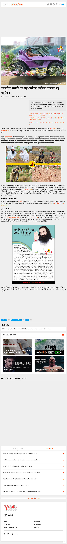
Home (5, 521)
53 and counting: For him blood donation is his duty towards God (17, 351)
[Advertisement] (33, 22)
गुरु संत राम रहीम (28, 189)
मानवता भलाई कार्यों (5, 130)
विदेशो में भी (20, 201)
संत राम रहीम (35, 217)
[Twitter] (51, 4)
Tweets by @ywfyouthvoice (33, 498)
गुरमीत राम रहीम (8, 137)
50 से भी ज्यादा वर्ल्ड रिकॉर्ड (13, 217)
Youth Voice (17, 4)
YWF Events (7, 524)
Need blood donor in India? (10, 527)
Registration (37, 521)
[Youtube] (54, 4)
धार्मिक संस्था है (53, 128)
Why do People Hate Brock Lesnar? (47, 369)
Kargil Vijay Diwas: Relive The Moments (49, 352)
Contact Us (36, 527)
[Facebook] (48, 4)
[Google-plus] (56, 4)
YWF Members (37, 524)
